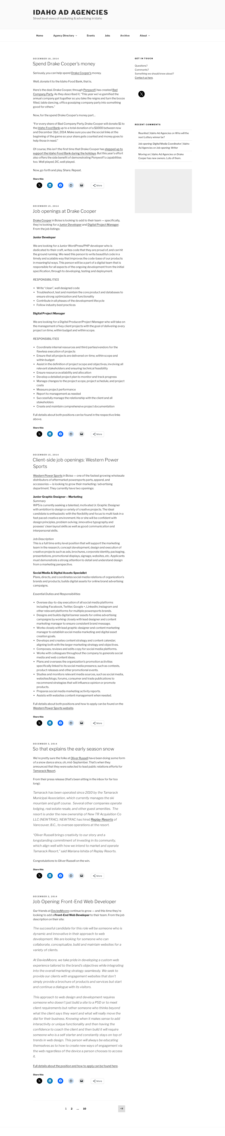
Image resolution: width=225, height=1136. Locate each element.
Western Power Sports (47, 475)
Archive (125, 35)
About (143, 35)
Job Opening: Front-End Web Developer (74, 901)
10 (85, 1108)
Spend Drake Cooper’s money (64, 63)
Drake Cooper (42, 220)
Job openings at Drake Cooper (64, 211)
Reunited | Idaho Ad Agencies (154, 133)
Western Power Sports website (53, 708)
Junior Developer (70, 224)
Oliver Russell (79, 758)
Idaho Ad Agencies (70, 12)
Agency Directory (63, 35)
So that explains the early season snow (73, 749)
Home (39, 35)
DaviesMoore (60, 910)
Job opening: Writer (167, 147)
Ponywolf (89, 90)
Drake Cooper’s (81, 73)
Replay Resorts (102, 819)
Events (91, 35)
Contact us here (144, 77)
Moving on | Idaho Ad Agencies (155, 154)
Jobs (107, 35)
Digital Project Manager (103, 224)
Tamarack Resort (44, 770)
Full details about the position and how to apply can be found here (75, 1066)
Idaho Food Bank (49, 128)
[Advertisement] (163, 191)
